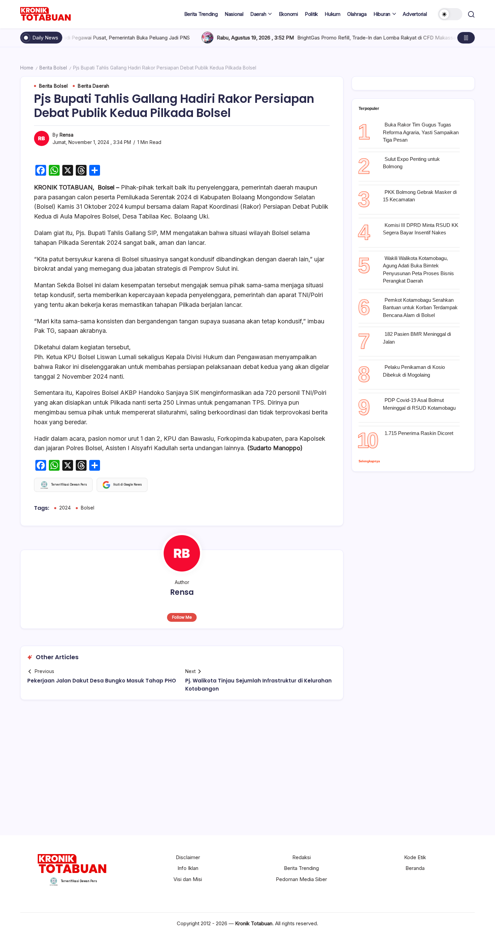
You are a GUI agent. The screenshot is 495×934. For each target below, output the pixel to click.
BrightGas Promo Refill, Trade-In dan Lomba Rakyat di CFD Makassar (343, 37)
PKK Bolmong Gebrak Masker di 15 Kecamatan (420, 196)
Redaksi (301, 857)
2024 (65, 507)
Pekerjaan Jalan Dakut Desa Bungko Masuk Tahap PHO (101, 680)
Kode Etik (415, 857)
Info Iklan (187, 868)
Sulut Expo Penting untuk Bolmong (411, 163)
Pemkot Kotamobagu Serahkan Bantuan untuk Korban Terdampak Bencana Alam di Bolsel (420, 307)
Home (26, 67)
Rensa (66, 135)
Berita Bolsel (53, 67)
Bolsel (87, 507)
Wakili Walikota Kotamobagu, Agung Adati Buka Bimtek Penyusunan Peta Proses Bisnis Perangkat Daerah (418, 269)
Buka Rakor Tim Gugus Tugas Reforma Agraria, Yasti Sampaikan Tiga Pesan (421, 132)
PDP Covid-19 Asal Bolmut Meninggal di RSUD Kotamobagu (419, 404)
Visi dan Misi (187, 879)
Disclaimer (188, 857)
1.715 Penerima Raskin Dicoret (419, 433)
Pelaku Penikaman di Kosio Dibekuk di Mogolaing (414, 371)
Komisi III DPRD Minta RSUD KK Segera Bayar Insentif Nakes (420, 229)
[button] (450, 14)
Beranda (415, 868)
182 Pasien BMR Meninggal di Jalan (417, 338)
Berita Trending (301, 868)
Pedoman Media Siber (301, 879)
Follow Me (182, 617)
